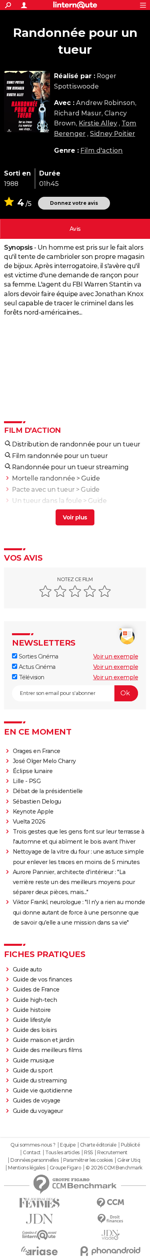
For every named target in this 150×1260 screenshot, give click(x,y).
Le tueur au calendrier (46, 512)
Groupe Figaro (65, 1168)
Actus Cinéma (36, 666)
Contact (32, 1152)
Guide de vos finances (42, 979)
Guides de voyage (36, 1100)
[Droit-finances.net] (110, 1219)
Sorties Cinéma (37, 656)
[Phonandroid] (110, 1251)
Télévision (30, 677)
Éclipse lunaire (33, 771)
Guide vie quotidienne (42, 1090)
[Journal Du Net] (39, 1219)
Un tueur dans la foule (47, 501)
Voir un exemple (115, 656)
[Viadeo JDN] (110, 1235)
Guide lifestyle (32, 1020)
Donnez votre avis (74, 203)
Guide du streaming (40, 1080)
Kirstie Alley (98, 123)
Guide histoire (32, 1010)
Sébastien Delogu (37, 801)
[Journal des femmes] (39, 1203)
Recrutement (112, 1152)
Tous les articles (62, 1152)
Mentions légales (26, 1168)
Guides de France (36, 989)
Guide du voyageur (38, 1111)
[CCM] (110, 1203)
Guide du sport (33, 1070)
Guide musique (33, 1060)
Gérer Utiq (128, 1160)
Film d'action (101, 150)
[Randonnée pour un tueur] (27, 101)
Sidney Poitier (112, 133)
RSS (88, 1152)
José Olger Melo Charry (44, 761)
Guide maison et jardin (43, 1040)
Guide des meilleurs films (47, 1050)
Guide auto (27, 969)
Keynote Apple (33, 811)
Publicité (130, 1145)
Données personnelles (34, 1160)
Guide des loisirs (35, 1030)
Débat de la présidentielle (48, 791)
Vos (75, 228)
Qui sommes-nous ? (33, 1145)
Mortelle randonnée (43, 478)
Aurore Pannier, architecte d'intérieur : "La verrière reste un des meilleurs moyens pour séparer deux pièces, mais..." (74, 882)
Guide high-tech (35, 1000)
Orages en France (36, 751)
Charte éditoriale (98, 1145)
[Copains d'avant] (39, 1235)
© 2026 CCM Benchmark (114, 1168)
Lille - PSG (27, 781)
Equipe (67, 1145)
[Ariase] (39, 1250)
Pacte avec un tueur (43, 489)
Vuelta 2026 (29, 821)
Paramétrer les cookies (88, 1160)
